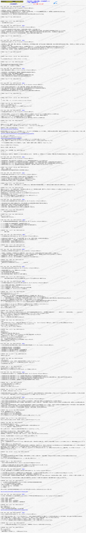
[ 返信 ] (23, 6)
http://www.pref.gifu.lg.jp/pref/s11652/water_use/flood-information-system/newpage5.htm (17, 133)
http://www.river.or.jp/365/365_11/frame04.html (9, 129)
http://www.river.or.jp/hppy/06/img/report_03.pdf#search (11, 138)
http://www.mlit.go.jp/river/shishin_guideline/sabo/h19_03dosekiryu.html (14, 491)
